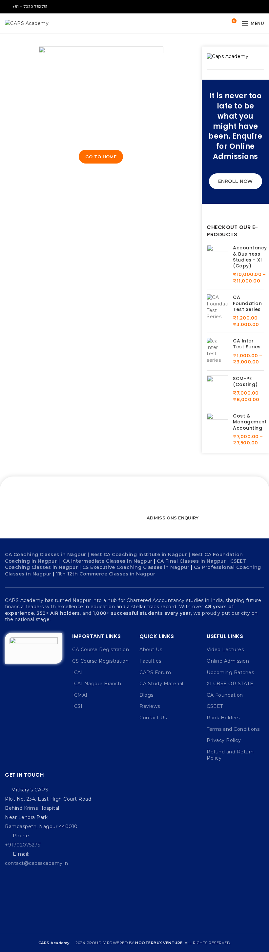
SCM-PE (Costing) (245, 381)
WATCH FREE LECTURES (99, 517)
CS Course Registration (100, 661)
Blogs (146, 695)
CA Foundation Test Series (247, 303)
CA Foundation (225, 695)
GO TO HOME (100, 156)
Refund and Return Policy (230, 755)
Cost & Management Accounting (250, 422)
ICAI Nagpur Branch (96, 684)
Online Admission (228, 661)
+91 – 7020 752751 (30, 6)
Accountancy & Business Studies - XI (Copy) (250, 257)
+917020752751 (23, 845)
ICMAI (80, 695)
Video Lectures (225, 649)
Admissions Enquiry (172, 517)
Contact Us (153, 718)
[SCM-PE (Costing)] (217, 389)
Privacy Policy (224, 740)
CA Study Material (161, 684)
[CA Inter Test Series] (217, 351)
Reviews (149, 706)
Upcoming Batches (230, 672)
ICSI (77, 706)
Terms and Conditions (233, 729)
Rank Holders (223, 718)
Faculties (150, 661)
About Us (150, 649)
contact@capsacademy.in (36, 863)
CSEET (215, 706)
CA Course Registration (100, 649)
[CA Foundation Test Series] (217, 311)
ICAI (77, 672)
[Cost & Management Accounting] (217, 429)
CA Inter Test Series (247, 344)
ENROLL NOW (235, 181)
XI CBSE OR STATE (230, 684)
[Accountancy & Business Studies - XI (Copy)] (217, 264)
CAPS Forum (155, 672)
